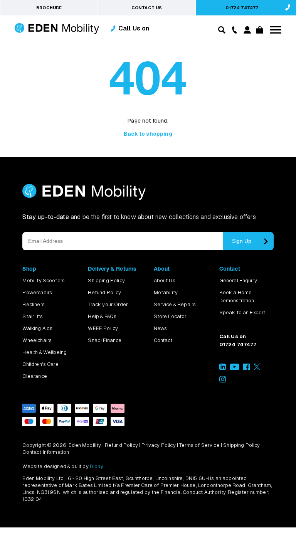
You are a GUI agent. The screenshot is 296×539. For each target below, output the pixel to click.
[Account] (246, 31)
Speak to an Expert (242, 312)
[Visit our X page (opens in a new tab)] (257, 368)
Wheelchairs (37, 340)
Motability (166, 292)
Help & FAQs (102, 316)
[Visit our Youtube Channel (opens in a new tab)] (234, 368)
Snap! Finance (104, 340)
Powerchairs (37, 292)
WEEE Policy (103, 328)
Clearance (34, 376)
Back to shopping (148, 133)
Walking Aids (37, 328)
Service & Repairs (175, 304)
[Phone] (232, 29)
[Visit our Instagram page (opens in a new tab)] (222, 380)
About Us (164, 280)
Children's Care (40, 364)
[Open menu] (275, 29)
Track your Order (108, 304)
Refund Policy (104, 292)
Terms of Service (199, 445)
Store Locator (170, 316)
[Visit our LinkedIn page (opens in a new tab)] (222, 368)
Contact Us (146, 7)
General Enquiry (238, 280)
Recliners (33, 304)
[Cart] (258, 31)
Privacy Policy (158, 445)
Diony (96, 466)
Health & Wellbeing (44, 352)
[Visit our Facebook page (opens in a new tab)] (246, 368)
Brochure (49, 7)
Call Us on (134, 28)
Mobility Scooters (43, 280)
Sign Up (241, 241)
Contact (163, 340)
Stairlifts (32, 316)
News (160, 328)
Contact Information (45, 452)
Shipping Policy (106, 280)
